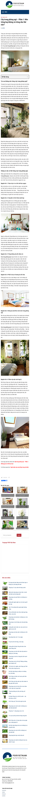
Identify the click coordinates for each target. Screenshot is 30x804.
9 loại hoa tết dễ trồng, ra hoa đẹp (16, 641)
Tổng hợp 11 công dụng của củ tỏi (16, 711)
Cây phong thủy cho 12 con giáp (16, 637)
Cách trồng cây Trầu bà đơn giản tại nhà (17, 701)
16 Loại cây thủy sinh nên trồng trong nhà (18, 715)
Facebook (4, 790)
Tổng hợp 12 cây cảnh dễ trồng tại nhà (17, 587)
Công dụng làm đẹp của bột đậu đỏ (16, 735)
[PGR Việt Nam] (15, 5)
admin (3, 28)
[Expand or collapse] (27, 77)
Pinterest (4, 793)
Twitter (3, 792)
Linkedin (3, 795)
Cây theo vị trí (4, 17)
